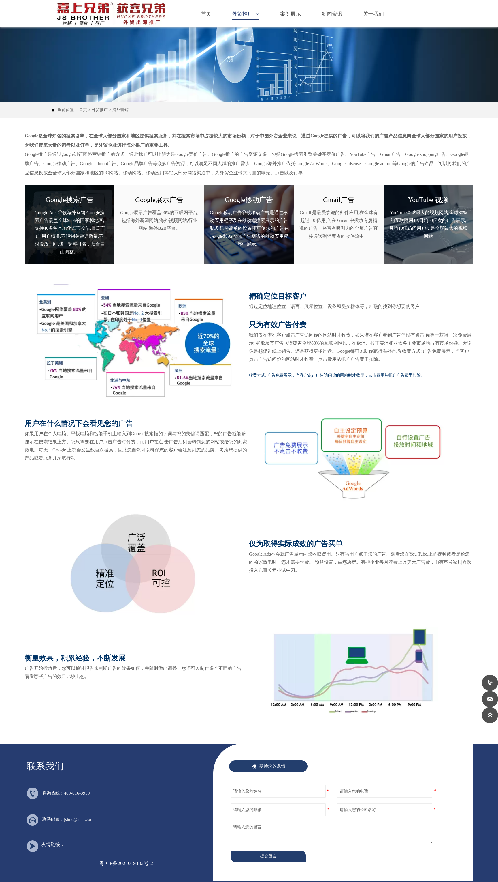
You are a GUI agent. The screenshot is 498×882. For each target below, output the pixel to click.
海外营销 (120, 110)
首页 (83, 110)
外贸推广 (100, 110)
